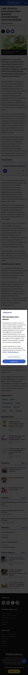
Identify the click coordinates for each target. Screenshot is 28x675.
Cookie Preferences (14, 357)
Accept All (14, 361)
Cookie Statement (13, 352)
